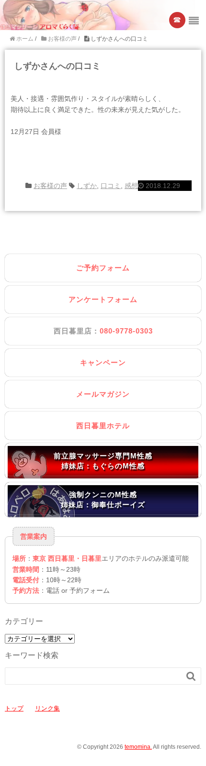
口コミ (111, 185)
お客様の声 (50, 185)
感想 (131, 185)
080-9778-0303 (126, 331)
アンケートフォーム (103, 299)
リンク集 (47, 708)
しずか (87, 185)
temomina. (138, 747)
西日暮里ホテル (103, 426)
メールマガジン (103, 394)
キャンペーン (103, 362)
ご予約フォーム (103, 268)
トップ (14, 708)
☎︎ (177, 19)
